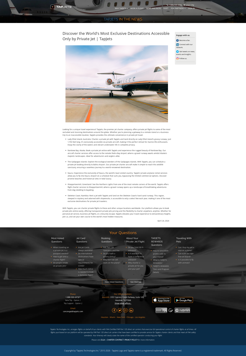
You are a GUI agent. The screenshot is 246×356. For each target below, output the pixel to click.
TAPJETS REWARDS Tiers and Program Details (161, 269)
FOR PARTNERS (177, 8)
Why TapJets (120, 8)
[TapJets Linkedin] (131, 310)
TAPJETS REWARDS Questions (157, 241)
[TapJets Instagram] (125, 310)
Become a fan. (184, 40)
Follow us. (183, 58)
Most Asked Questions (114, 282)
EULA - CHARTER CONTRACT (112, 340)
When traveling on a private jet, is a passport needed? (61, 250)
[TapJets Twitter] (120, 310)
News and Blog (153, 8)
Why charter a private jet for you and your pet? (135, 266)
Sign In (191, 8)
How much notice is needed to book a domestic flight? (85, 272)
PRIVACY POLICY (130, 340)
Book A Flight (137, 8)
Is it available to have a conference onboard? (136, 256)
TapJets (111, 19)
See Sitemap (135, 282)
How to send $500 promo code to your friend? (160, 253)
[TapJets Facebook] (114, 310)
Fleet (165, 8)
